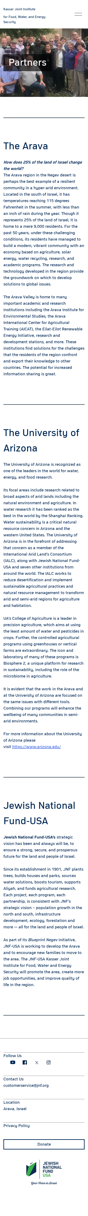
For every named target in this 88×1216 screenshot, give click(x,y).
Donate (44, 1144)
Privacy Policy (16, 1126)
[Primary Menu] (78, 14)
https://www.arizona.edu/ (36, 747)
